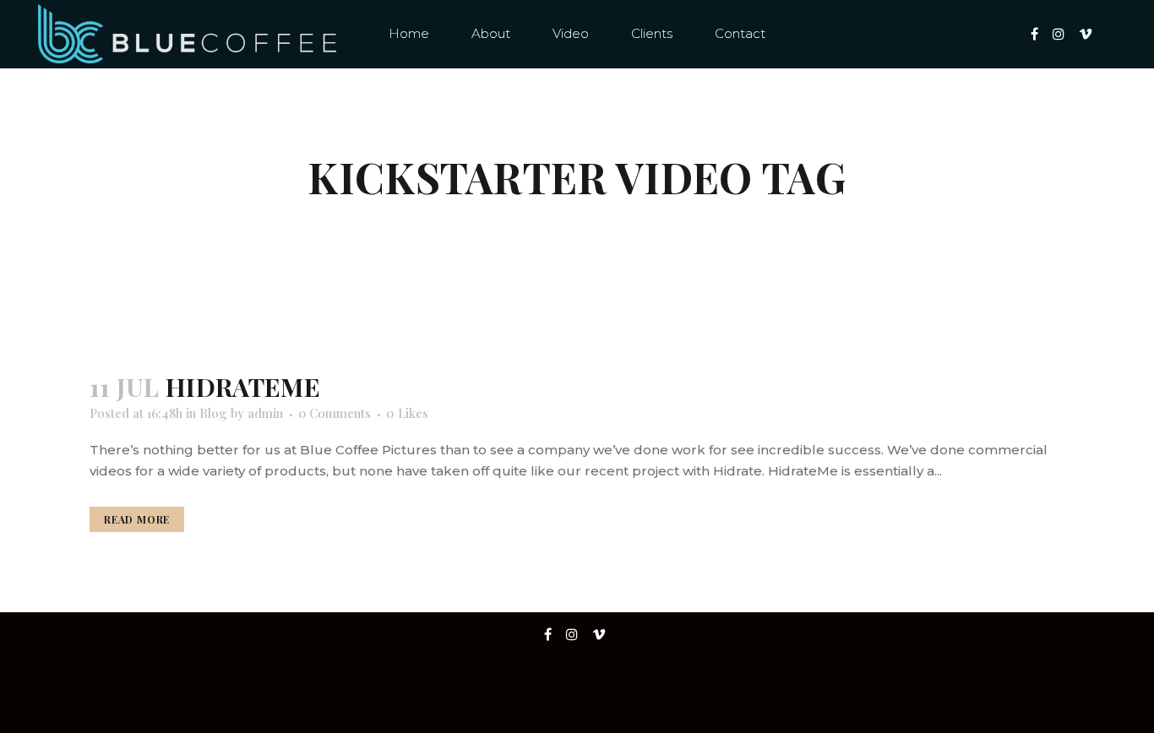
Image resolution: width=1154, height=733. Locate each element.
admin (265, 413)
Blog (213, 413)
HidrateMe (243, 387)
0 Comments (334, 413)
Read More (137, 519)
